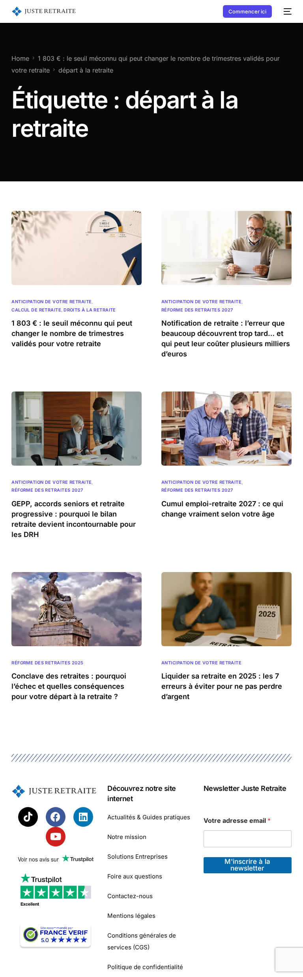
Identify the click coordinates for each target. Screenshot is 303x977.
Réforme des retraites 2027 (197, 310)
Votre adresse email (237, 820)
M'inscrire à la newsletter (247, 865)
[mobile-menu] (286, 11)
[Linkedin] (83, 817)
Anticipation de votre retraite (51, 302)
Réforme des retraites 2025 (47, 663)
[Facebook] (55, 817)
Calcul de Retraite (36, 310)
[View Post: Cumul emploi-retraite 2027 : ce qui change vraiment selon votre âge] (226, 429)
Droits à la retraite (90, 310)
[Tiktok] (28, 817)
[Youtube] (55, 836)
